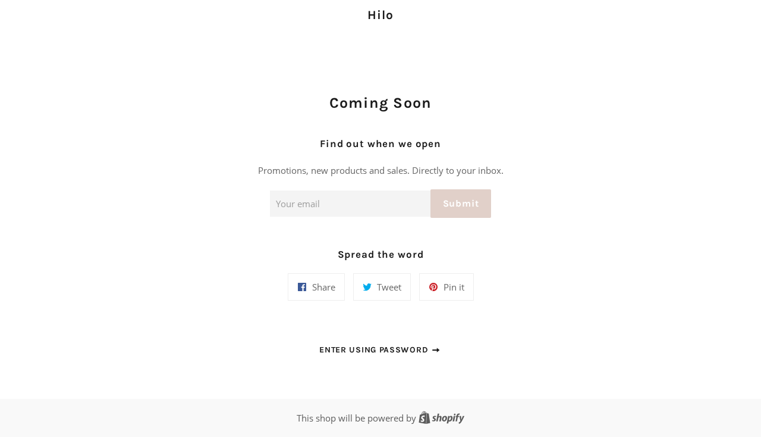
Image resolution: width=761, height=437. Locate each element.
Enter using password (375, 350)
